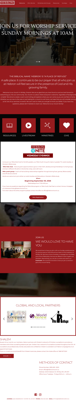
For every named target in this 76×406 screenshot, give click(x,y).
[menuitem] (22, 3)
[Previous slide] (3, 29)
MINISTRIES (47, 135)
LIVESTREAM (28, 135)
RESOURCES (9, 135)
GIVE (66, 135)
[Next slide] (72, 29)
